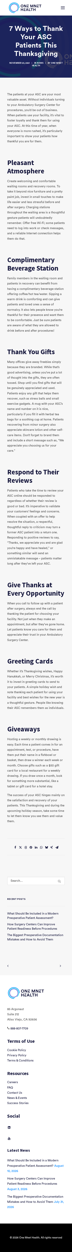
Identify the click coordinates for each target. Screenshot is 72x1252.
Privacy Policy (16, 1055)
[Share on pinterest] (30, 847)
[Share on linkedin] (36, 847)
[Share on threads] (25, 847)
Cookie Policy (16, 1050)
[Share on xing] (51, 847)
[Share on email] (56, 847)
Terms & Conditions (20, 1060)
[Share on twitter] (20, 847)
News (40, 63)
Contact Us (14, 1092)
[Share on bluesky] (46, 847)
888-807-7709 (19, 1028)
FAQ (10, 1087)
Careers (12, 1082)
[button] (63, 8)
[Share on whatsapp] (41, 847)
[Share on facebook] (15, 847)
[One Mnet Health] (24, 8)
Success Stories (18, 1103)
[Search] (36, 881)
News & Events (17, 1098)
